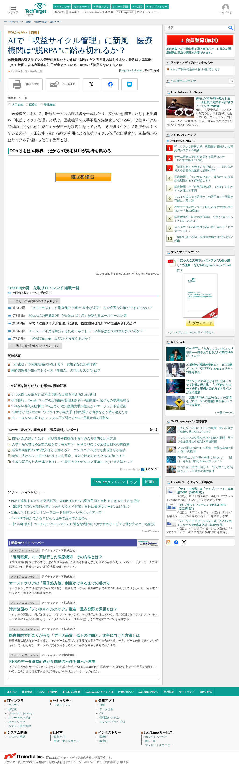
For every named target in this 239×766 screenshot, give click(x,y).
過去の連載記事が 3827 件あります (38, 346)
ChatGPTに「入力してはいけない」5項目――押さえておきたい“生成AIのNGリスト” (209, 352)
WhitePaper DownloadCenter (148, 543)
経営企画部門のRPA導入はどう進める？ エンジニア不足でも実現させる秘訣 (69, 450)
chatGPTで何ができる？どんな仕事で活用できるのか (49, 518)
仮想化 (12, 709)
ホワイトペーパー (156, 736)
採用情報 (122, 762)
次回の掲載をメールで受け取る (32, 292)
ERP (102, 705)
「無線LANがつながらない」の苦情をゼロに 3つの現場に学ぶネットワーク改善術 (209, 401)
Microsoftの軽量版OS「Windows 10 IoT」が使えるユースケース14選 (78, 315)
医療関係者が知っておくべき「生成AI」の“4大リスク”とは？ (56, 370)
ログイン (12, 691)
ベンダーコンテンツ (183, 80)
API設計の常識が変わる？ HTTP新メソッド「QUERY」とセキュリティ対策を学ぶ (209, 368)
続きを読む (83, 177)
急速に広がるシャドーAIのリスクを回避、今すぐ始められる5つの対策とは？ (68, 456)
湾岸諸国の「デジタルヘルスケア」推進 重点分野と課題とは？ (63, 609)
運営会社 (109, 762)
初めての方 (205, 691)
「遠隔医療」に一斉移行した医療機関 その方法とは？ (55, 557)
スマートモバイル (19, 717)
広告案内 (41, 762)
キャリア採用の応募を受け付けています (195, 69)
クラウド (14, 705)
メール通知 (68, 84)
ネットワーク (16, 721)
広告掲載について (148, 691)
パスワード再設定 (47, 691)
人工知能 (17, 104)
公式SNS (28, 762)
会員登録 (27, 691)
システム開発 (16, 736)
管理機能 (49, 104)
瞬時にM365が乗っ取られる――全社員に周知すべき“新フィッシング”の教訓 (214, 102)
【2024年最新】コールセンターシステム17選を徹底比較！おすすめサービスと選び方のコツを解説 (83, 524)
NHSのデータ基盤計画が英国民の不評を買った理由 (52, 661)
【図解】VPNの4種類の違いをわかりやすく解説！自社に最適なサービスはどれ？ (70, 506)
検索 (231, 28)
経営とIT (59, 736)
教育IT (103, 741)
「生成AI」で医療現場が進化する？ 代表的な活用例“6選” (54, 364)
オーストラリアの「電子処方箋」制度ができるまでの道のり (59, 583)
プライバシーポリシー (81, 762)
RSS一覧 (150, 741)
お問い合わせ (126, 691)
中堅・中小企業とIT (66, 741)
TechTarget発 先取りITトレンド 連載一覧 (43, 288)
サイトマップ (186, 691)
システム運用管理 (19, 726)
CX (101, 713)
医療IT (33, 104)
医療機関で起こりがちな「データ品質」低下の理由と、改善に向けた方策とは (74, 635)
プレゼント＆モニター (159, 745)
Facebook (176, 542)
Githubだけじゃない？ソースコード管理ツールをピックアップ (56, 512)
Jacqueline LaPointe (131, 70)
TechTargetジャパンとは (99, 691)
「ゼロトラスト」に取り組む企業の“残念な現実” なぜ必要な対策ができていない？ (90, 308)
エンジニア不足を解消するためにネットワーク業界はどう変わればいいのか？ (86, 331)
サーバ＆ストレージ (21, 713)
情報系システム (109, 717)
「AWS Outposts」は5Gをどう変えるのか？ (60, 338)
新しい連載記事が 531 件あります (37, 301)
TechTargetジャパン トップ (115, 482)
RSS (168, 542)
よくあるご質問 (71, 691)
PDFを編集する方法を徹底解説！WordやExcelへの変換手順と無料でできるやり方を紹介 (75, 501)
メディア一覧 (12, 762)
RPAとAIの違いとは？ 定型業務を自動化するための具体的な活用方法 (64, 438)
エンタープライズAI (112, 721)
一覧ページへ (225, 412)
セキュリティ (62, 705)
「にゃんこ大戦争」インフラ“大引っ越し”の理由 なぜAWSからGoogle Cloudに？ (204, 265)
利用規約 (169, 691)
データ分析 (106, 709)
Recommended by (130, 469)
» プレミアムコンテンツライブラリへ (191, 332)
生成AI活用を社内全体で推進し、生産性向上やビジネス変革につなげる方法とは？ (72, 462)
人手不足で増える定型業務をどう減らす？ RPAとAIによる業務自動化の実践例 (70, 444)
